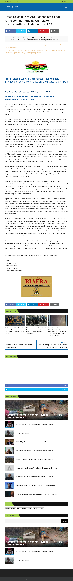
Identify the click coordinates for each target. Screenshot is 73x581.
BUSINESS (13, 508)
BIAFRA (7, 508)
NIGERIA (24, 508)
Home (50, 578)
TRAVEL (42, 508)
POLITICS (36, 508)
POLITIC (30, 508)
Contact (56, 578)
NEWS (18, 508)
